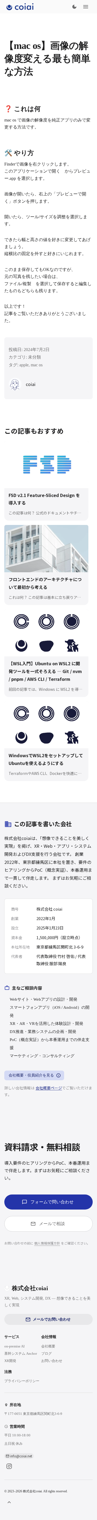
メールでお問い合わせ (52, 1319)
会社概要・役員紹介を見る (31, 1075)
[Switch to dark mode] (74, 6)
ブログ (46, 1353)
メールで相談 (52, 1223)
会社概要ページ (49, 1087)
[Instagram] (9, 1466)
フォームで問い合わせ (52, 1202)
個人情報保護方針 (47, 1243)
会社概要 (48, 1346)
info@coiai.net (21, 1456)
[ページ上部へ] (9, 1502)
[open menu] (86, 7)
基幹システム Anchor (20, 1353)
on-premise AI (14, 1346)
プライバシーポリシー (21, 1381)
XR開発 (10, 1361)
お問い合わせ (51, 1361)
